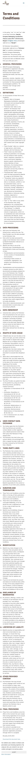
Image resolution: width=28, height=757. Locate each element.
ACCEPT (14, 752)
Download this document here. (11, 739)
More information (5, 754)
